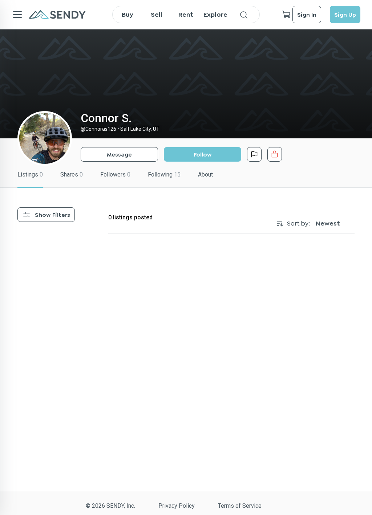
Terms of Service (240, 505)
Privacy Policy (176, 505)
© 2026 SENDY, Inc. (110, 505)
